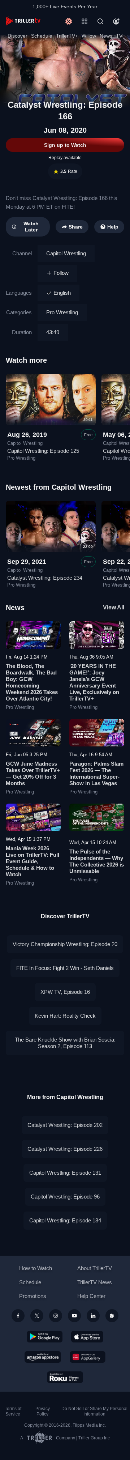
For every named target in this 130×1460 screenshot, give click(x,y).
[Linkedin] (93, 1315)
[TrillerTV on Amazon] (43, 1357)
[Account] (116, 21)
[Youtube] (74, 1315)
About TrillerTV (94, 1268)
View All (113, 607)
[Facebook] (18, 1315)
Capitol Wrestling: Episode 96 (65, 1196)
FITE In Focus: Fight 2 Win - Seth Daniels (65, 968)
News (106, 36)
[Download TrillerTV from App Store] (87, 1336)
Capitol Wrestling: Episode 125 (43, 451)
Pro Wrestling (62, 312)
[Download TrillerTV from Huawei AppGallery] (87, 1357)
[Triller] (111, 1315)
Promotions (32, 1296)
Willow (89, 36)
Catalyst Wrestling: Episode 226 (65, 1149)
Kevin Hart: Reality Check (65, 1016)
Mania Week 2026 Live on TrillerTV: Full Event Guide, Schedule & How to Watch (32, 861)
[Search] (100, 21)
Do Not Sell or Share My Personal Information (94, 1411)
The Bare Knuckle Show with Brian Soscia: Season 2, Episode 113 (65, 1043)
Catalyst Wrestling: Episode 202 (65, 1125)
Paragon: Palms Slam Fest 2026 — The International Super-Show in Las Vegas (96, 773)
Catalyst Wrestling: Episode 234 (44, 578)
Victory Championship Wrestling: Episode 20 (65, 944)
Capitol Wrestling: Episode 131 (65, 1173)
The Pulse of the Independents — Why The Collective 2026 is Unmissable (96, 861)
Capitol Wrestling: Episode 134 (65, 1220)
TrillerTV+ (67, 36)
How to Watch (35, 1268)
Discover (17, 36)
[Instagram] (55, 1315)
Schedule (41, 36)
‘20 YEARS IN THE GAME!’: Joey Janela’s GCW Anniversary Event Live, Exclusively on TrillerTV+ (94, 682)
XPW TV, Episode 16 (65, 992)
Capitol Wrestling (66, 253)
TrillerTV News (94, 1282)
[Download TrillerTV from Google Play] (45, 1336)
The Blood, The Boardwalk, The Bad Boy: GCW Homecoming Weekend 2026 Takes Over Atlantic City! (32, 682)
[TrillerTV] (23, 21)
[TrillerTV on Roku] (65, 1377)
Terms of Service (13, 1411)
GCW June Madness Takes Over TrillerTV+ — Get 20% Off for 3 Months (33, 773)
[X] (36, 1315)
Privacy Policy (42, 1411)
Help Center (91, 1296)
